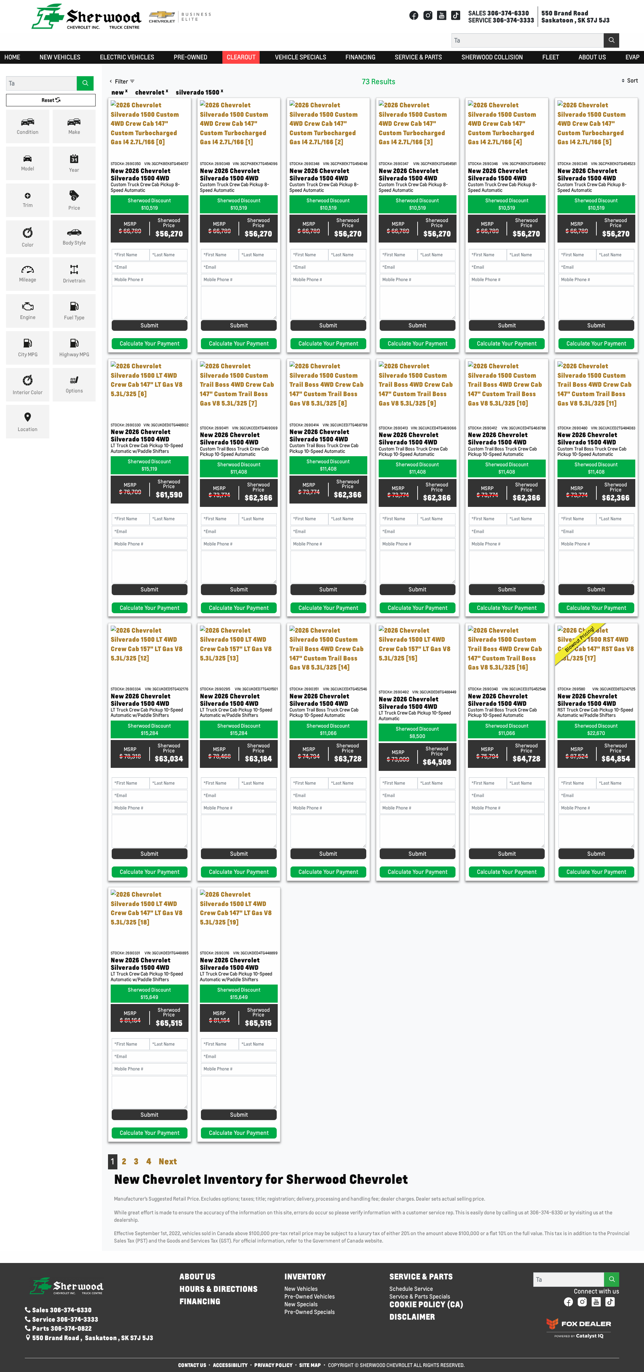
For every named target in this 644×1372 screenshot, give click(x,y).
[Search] (612, 40)
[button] (12, 57)
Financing (199, 1301)
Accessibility (230, 1365)
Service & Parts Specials (419, 1296)
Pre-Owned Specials (309, 1312)
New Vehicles (301, 1288)
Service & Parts (421, 1276)
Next (168, 1161)
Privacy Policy (273, 1365)
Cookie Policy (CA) (426, 1304)
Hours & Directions (218, 1289)
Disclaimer (412, 1317)
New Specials (301, 1304)
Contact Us (192, 1365)
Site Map (310, 1365)
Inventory (305, 1276)
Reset (48, 100)
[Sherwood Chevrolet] (86, 16)
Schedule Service (411, 1288)
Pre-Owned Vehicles (309, 1296)
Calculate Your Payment (149, 343)
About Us (197, 1276)
